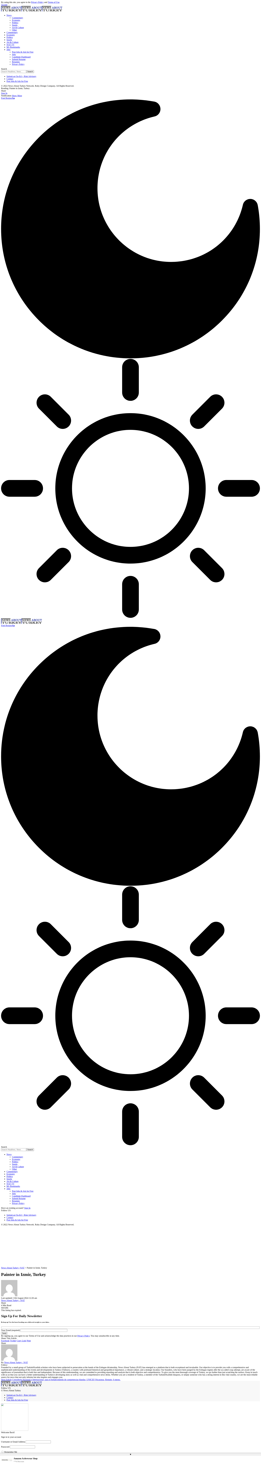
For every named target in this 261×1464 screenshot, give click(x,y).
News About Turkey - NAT (13, 1300)
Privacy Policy (37, 2)
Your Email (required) (10, 1330)
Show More (17, 96)
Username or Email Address (13, 1442)
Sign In (27, 1208)
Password (5, 1447)
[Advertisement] (130, 1246)
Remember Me (10, 1452)
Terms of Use (53, 2)
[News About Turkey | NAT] (31, 11)
